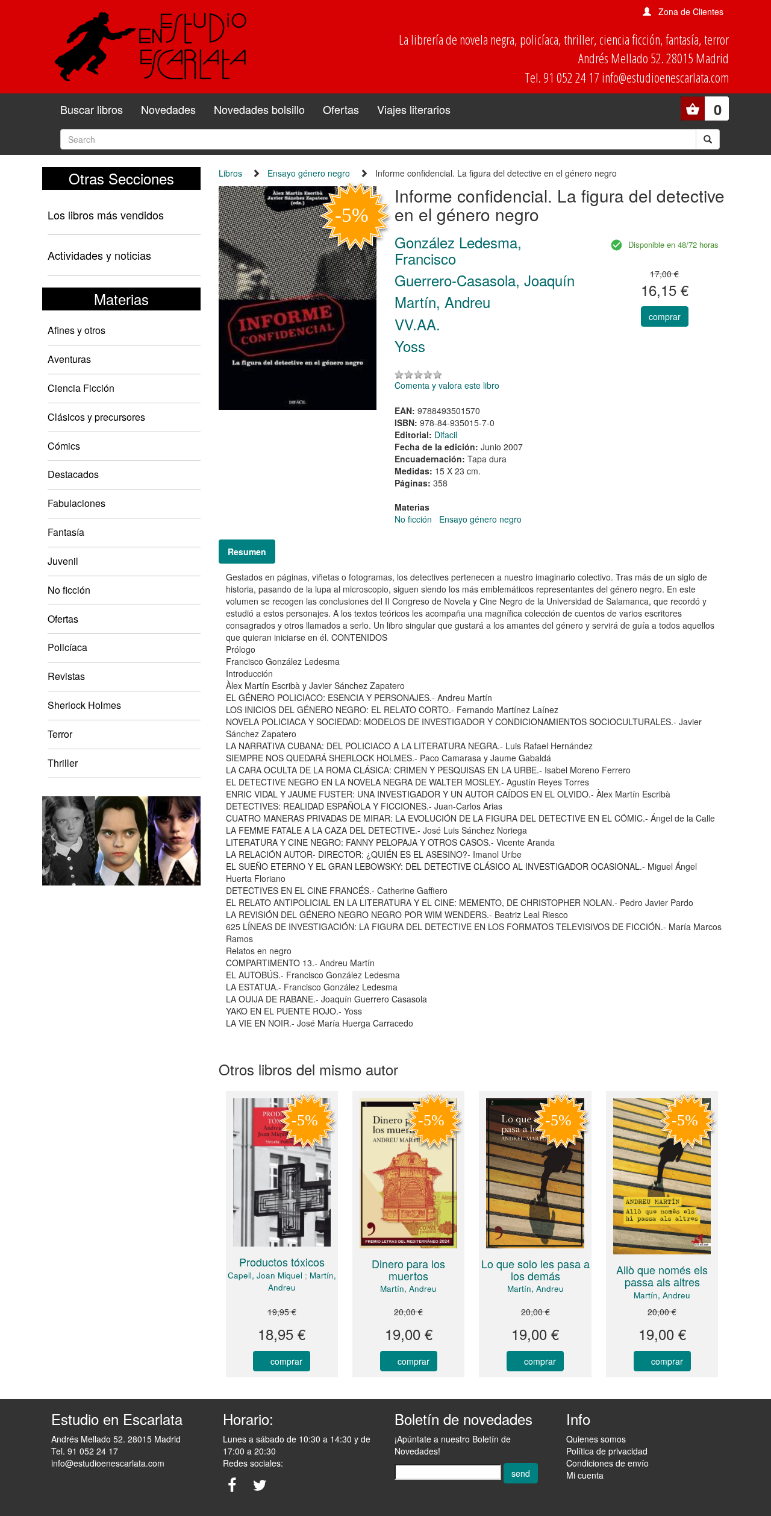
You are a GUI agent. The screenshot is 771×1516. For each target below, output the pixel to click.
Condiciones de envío (607, 1463)
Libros (230, 173)
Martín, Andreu (408, 1288)
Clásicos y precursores (96, 417)
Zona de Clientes (690, 11)
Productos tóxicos (282, 1261)
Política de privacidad (607, 1451)
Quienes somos (596, 1439)
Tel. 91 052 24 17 (84, 1451)
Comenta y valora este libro (447, 385)
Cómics (64, 446)
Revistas (66, 676)
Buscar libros (91, 109)
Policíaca (67, 647)
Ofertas (341, 109)
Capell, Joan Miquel (265, 1275)
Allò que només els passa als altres (662, 1275)
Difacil (445, 435)
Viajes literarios (414, 109)
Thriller (63, 763)
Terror (60, 734)
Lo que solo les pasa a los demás (535, 1269)
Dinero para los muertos (408, 1269)
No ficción (69, 590)
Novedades (168, 109)
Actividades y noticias (99, 255)
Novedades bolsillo (259, 109)
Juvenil (63, 561)
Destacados (73, 474)
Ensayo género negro (308, 173)
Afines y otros (76, 330)
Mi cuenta (585, 1475)
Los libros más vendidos (106, 214)
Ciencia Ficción (81, 388)
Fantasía (66, 532)
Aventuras (69, 359)
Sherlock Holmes (84, 705)
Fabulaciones (76, 503)
